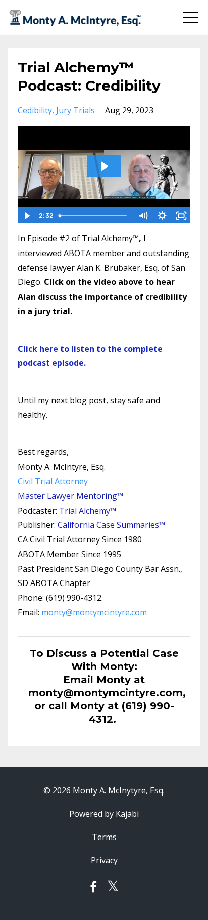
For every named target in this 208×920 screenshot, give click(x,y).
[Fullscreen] (181, 215)
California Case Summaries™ (111, 524)
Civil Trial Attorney (53, 481)
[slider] (94, 215)
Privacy (104, 860)
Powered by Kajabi (104, 813)
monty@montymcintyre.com (94, 612)
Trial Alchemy (84, 510)
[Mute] (142, 215)
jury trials (75, 110)
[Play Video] (26, 215)
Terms (104, 837)
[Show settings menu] (162, 215)
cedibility (35, 110)
